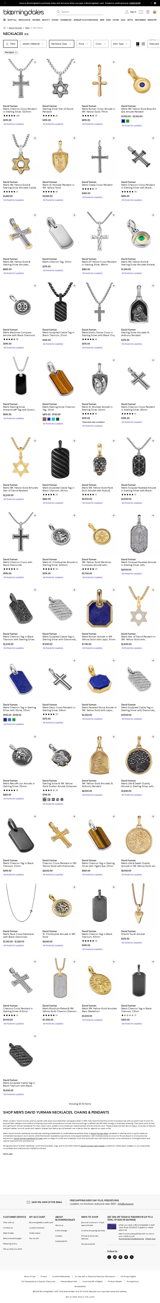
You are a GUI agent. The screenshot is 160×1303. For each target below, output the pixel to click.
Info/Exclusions (125, 1204)
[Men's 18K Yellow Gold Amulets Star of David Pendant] (21, 459)
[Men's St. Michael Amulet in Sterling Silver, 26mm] (100, 379)
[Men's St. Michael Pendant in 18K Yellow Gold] (60, 156)
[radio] (123, 121)
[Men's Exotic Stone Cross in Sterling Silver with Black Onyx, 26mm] (100, 304)
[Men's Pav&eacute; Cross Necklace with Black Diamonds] (21, 906)
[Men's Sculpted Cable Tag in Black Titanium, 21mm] (60, 304)
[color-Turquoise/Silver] (53, 419)
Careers (58, 1236)
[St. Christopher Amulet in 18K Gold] (60, 906)
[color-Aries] (44, 799)
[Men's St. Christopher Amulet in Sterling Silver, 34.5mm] (60, 534)
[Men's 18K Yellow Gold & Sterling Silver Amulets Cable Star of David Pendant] (21, 156)
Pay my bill (34, 1238)
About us (59, 1225)
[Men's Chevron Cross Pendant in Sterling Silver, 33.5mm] (21, 80)
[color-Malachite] (13, 719)
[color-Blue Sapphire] (123, 121)
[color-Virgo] (53, 799)
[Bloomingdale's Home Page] (23, 13)
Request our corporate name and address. (108, 1292)
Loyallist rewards (36, 1228)
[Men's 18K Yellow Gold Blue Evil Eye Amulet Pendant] (139, 80)
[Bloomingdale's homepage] (5, 28)
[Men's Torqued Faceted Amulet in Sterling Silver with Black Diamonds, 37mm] (139, 459)
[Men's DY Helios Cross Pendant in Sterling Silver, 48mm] (100, 233)
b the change (61, 1231)
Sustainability (61, 1241)
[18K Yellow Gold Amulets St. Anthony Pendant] (100, 755)
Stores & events (88, 1244)
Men (27, 28)
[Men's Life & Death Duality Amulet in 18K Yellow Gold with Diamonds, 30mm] (139, 835)
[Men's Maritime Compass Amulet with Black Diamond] (21, 304)
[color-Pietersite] (9, 719)
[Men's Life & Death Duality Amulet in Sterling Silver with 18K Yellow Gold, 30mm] (139, 755)
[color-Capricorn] (62, 799)
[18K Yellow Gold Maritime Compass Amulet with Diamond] (100, 534)
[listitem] (80, 3)
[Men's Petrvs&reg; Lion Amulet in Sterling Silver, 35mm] (21, 755)
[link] (21, 114)
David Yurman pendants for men (28, 1138)
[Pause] (155, 3)
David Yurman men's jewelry (93, 1146)
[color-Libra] (57, 799)
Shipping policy (10, 1244)
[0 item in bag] (154, 12)
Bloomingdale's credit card (41, 1223)
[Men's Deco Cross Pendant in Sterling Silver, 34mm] (60, 679)
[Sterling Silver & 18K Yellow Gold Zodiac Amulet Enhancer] (60, 755)
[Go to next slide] (151, 3)
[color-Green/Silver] (57, 419)
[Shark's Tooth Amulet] (139, 906)
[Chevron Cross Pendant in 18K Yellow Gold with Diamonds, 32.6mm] (60, 835)
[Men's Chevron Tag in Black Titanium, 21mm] (21, 835)
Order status (34, 1233)
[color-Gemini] (48, 799)
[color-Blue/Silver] (48, 419)
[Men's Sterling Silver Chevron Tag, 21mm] (60, 379)
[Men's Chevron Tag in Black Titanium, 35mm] (100, 906)
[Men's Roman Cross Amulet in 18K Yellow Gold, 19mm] (100, 80)
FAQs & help (8, 1233)
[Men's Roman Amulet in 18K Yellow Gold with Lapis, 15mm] (100, 608)
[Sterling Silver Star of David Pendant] (60, 80)
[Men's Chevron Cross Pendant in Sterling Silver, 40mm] (139, 379)
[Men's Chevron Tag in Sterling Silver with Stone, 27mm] (21, 679)
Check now (150, 1239)
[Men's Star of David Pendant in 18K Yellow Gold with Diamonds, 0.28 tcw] (139, 608)
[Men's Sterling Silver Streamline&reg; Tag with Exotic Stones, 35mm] (21, 379)
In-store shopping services (93, 1231)
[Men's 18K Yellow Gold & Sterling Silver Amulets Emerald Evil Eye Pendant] (139, 233)
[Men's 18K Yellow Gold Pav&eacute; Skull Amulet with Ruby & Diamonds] (100, 459)
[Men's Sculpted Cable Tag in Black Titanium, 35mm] (60, 459)
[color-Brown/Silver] (44, 419)
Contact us (8, 1228)
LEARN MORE (134, 3)
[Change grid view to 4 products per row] (137, 44)
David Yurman (15, 28)
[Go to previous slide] (5, 3)
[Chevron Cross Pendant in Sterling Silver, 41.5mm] (21, 980)
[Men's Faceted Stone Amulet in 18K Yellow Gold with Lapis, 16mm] (100, 679)
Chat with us (8, 1223)
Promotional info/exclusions (131, 1239)
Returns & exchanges (12, 1238)
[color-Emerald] (127, 121)
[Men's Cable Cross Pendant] (100, 156)
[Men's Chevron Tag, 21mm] (60, 233)
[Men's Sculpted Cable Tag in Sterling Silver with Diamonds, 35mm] (60, 608)
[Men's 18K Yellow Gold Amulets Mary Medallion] (100, 980)
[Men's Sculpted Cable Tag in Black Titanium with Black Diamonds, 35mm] (21, 1055)
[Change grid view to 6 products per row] (143, 43)
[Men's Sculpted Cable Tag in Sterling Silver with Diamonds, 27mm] (139, 679)
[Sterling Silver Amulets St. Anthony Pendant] (139, 304)
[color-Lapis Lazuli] (5, 719)
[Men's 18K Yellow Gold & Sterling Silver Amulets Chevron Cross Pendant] (21, 233)
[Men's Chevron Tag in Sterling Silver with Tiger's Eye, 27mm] (100, 835)
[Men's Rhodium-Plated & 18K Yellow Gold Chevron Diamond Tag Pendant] (60, 980)
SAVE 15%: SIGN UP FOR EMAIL (47, 1202)
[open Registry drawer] (148, 12)
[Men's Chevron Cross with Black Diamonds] (21, 534)
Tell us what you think (12, 1249)
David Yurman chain (100, 1133)
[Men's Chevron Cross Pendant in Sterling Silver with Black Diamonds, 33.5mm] (139, 156)
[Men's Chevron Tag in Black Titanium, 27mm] (139, 980)
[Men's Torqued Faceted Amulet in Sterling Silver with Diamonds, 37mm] (139, 534)
